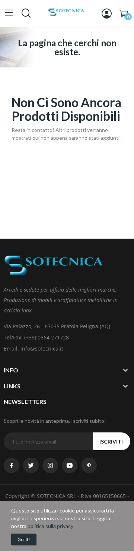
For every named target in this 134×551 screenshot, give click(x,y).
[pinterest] (89, 465)
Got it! (23, 539)
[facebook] (11, 465)
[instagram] (50, 465)
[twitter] (31, 465)
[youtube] (69, 465)
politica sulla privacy (50, 526)
